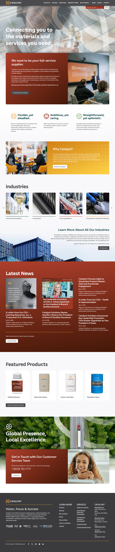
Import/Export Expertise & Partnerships (81, 512)
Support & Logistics (82, 507)
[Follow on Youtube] (39, 544)
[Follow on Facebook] (28, 544)
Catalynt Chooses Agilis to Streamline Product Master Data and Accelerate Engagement (92, 283)
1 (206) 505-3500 (77, 7)
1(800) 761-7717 (100, 532)
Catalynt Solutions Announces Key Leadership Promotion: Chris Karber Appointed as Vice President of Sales (94, 319)
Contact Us (16, 475)
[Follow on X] (32, 544)
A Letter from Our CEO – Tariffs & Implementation (94, 300)
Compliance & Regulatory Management (81, 519)
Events (61, 517)
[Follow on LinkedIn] (42, 544)
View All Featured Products (15, 405)
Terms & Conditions (65, 523)
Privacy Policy (63, 520)
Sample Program (82, 524)
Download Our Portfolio (20, 93)
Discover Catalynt (60, 166)
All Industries (104, 248)
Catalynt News (11, 341)
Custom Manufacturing (84, 527)
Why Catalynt (63, 513)
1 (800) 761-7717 (21, 469)
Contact (61, 526)
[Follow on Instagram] (35, 544)
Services (61, 510)
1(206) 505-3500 (100, 527)
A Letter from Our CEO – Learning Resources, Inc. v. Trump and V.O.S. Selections (19, 315)
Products (61, 507)
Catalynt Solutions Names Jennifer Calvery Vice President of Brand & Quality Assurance (57, 315)
